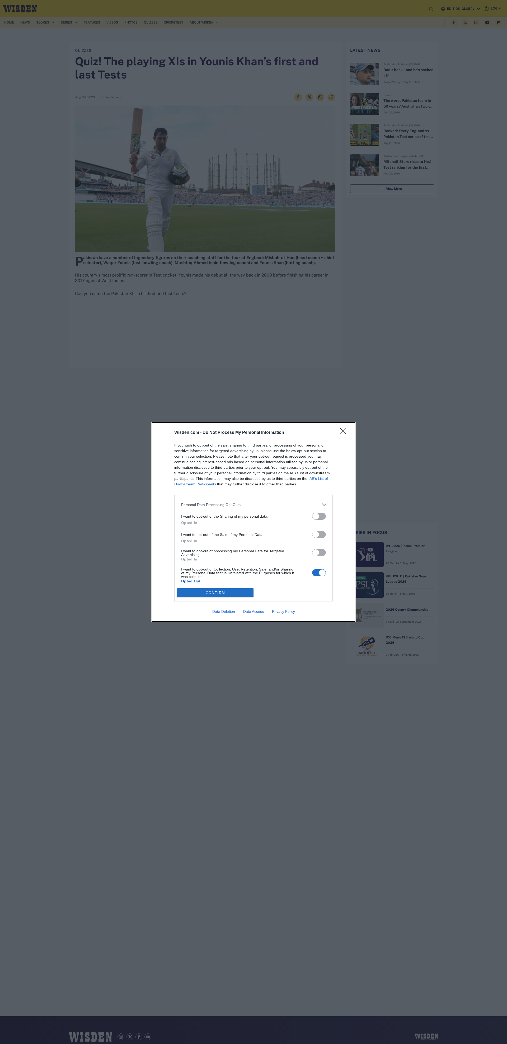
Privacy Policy (283, 611)
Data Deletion (223, 611)
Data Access (253, 611)
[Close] (345, 433)
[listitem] (253, 504)
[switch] (319, 516)
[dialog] (253, 522)
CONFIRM (215, 593)
